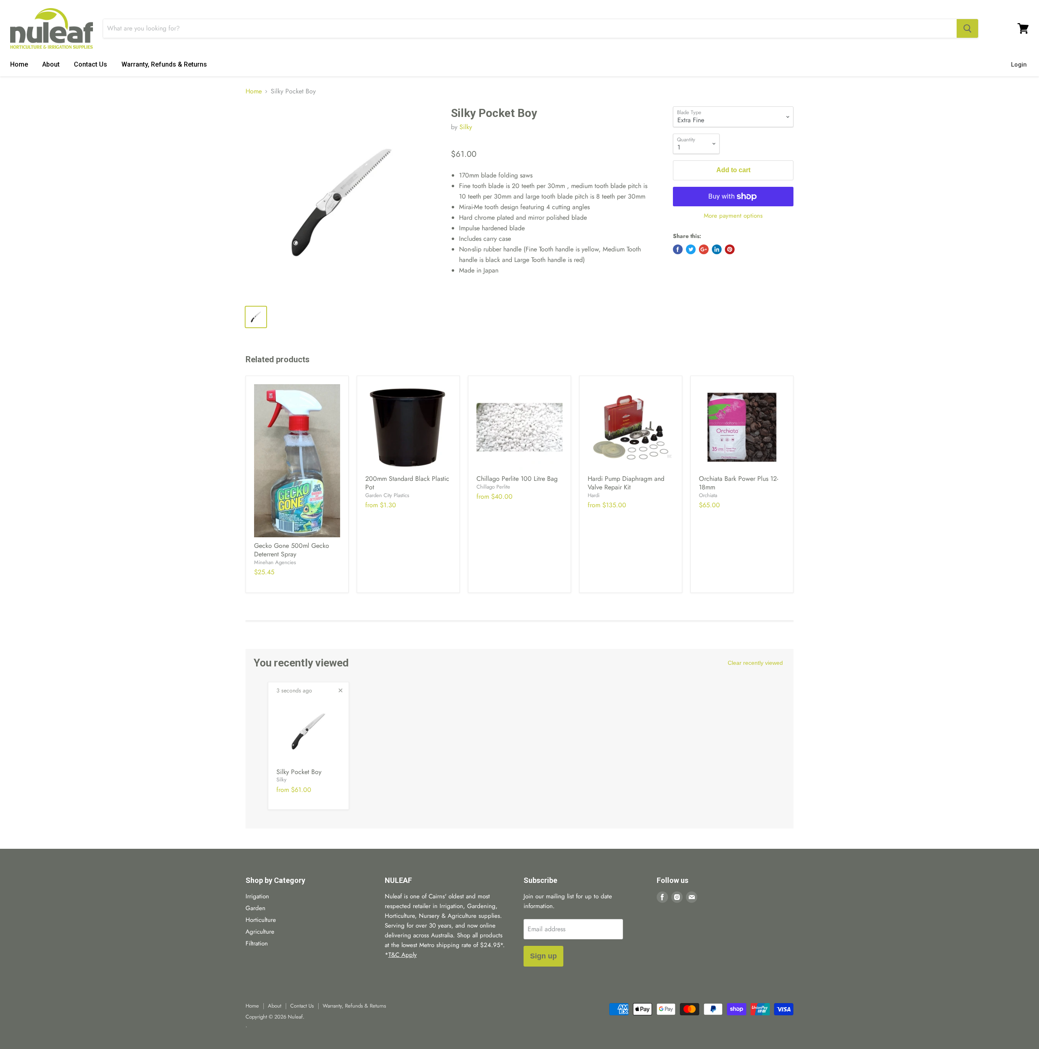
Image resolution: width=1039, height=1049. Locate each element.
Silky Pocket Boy (298, 771)
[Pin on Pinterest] (730, 249)
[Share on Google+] (704, 249)
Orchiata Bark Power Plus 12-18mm (738, 483)
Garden (255, 908)
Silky (465, 127)
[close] (340, 690)
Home (19, 64)
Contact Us (90, 64)
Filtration (257, 943)
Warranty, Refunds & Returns (164, 64)
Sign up (543, 956)
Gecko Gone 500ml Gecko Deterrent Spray (291, 550)
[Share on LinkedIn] (717, 249)
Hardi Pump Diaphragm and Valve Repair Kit (626, 483)
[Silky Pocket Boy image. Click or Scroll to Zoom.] (342, 202)
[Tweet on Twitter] (691, 249)
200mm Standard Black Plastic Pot (407, 483)
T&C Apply (402, 954)
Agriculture (260, 931)
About (51, 64)
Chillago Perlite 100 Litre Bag (517, 478)
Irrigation (257, 896)
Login (1019, 64)
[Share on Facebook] (678, 249)
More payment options (733, 215)
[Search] (967, 28)
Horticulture (261, 919)
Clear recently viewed (755, 663)
